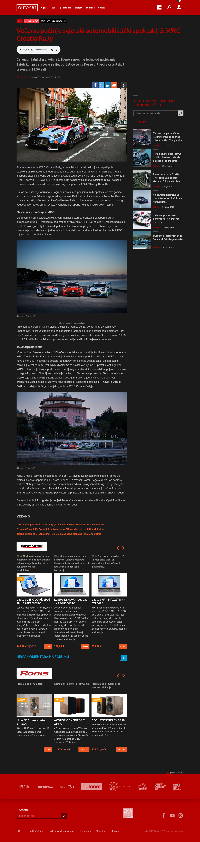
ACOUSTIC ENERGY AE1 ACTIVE (32, 722)
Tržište (79, 7)
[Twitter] (101, 85)
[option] (34, 601)
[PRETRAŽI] (180, 113)
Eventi (101, 7)
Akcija (46, 749)
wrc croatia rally (59, 21)
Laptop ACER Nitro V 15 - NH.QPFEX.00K (108, 601)
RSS (19, 831)
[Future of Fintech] (177, 787)
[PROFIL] (178, 8)
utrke (42, 21)
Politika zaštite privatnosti (62, 831)
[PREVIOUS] (118, 548)
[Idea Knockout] (142, 786)
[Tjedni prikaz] (159, 8)
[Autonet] (91, 787)
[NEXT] (123, 548)
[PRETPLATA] (63, 815)
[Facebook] (95, 85)
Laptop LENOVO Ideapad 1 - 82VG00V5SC (33, 601)
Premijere (65, 7)
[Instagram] (180, 816)
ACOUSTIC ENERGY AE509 (109, 720)
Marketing (101, 831)
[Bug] (45, 786)
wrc (48, 21)
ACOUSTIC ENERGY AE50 (70, 720)
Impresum (85, 831)
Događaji (27, 21)
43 (148, 185)
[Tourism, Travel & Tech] (160, 787)
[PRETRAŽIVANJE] (169, 8)
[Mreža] (67, 786)
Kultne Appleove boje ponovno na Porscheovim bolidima (166, 219)
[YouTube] (172, 816)
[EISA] (128, 813)
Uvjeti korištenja (35, 831)
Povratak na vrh (176, 772)
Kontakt (115, 831)
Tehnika (90, 7)
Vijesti (44, 7)
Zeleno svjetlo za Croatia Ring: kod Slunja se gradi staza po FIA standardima (59, 533)
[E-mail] (114, 85)
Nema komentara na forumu (43, 657)
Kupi (47, 646)
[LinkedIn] (108, 85)
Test (54, 7)
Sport (20, 21)
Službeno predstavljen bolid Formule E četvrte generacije (168, 237)
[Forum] (25, 786)
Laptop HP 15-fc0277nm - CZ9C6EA (70, 601)
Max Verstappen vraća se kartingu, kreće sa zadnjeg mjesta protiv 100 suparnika (61, 524)
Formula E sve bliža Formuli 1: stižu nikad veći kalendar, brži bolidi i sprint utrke (60, 529)
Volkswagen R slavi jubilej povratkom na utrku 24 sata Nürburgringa (167, 198)
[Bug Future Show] (120, 786)
